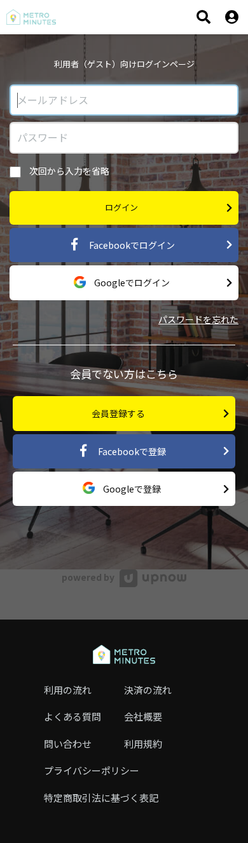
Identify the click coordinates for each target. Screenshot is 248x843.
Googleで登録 (131, 488)
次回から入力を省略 (68, 170)
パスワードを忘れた (198, 319)
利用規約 (143, 743)
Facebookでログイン (131, 245)
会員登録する (118, 413)
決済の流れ (148, 689)
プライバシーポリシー (91, 770)
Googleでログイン (131, 282)
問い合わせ (68, 743)
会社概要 (143, 716)
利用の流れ (68, 689)
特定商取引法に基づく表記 (101, 797)
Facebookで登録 (131, 451)
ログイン (121, 207)
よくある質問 (72, 716)
